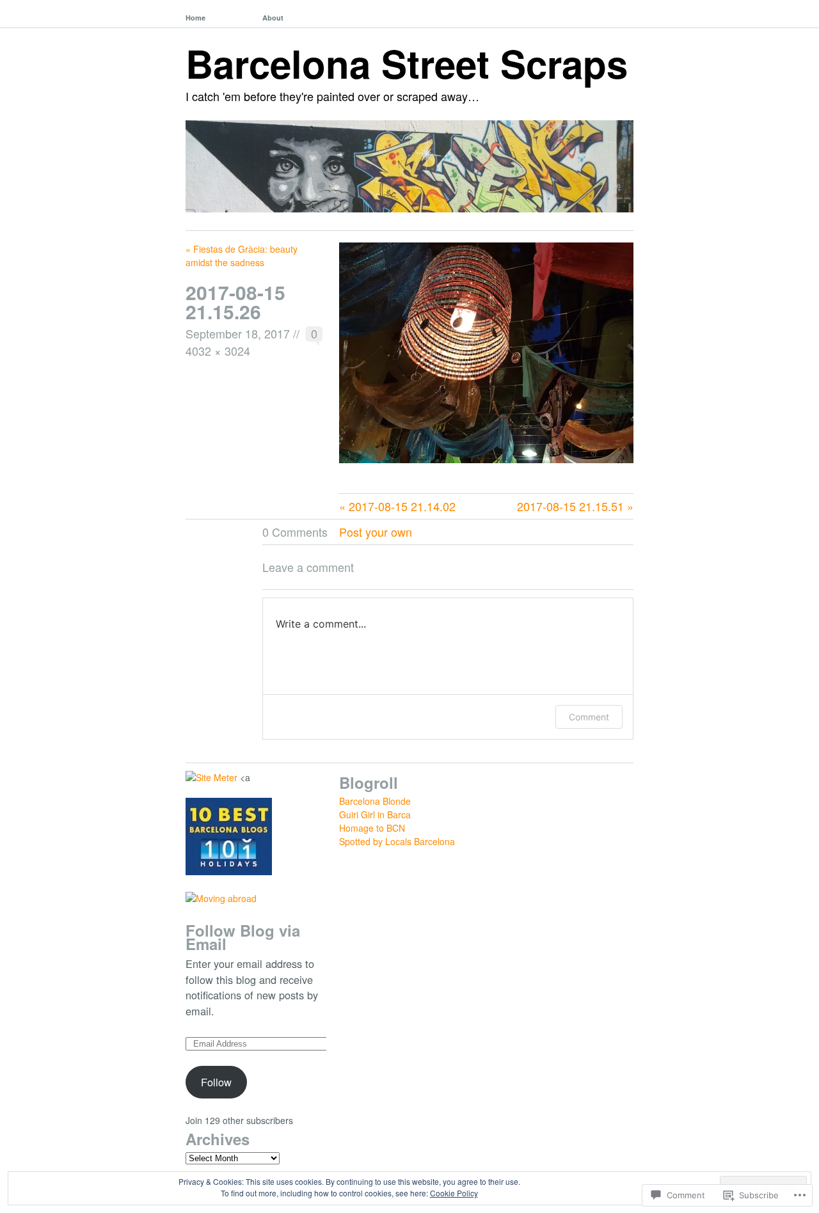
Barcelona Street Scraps (407, 62)
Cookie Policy (454, 1192)
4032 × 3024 (218, 350)
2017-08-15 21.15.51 (570, 506)
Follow (216, 1082)
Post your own (375, 531)
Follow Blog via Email (243, 937)
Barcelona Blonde (375, 801)
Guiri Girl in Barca (375, 814)
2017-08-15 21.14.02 (402, 506)
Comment (589, 716)
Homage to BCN (372, 827)
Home (195, 17)
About (272, 17)
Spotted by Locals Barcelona (397, 841)
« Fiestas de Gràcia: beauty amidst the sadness (242, 255)
